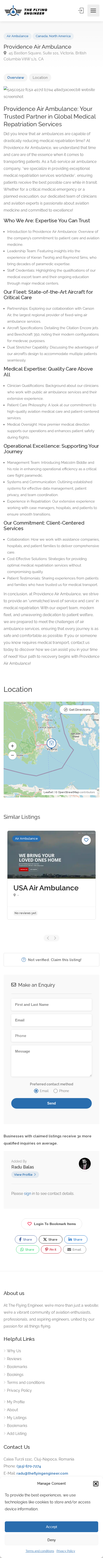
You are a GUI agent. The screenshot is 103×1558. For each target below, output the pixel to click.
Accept (51, 1527)
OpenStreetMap (68, 792)
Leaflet (48, 792)
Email (76, 1249)
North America (60, 36)
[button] (95, 1483)
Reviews (14, 1359)
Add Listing (17, 1433)
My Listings (17, 1417)
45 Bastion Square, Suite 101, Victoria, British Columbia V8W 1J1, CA (45, 56)
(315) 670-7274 (29, 1466)
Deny (51, 1540)
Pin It (52, 1249)
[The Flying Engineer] (26, 10)
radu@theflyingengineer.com (42, 1473)
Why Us (14, 1351)
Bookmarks (17, 1366)
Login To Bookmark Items (55, 1224)
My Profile (16, 1402)
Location (40, 77)
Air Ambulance (18, 36)
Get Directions (79, 709)
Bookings (15, 1374)
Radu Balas (22, 1166)
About (12, 1410)
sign (28, 1193)
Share (27, 1239)
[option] (51, 875)
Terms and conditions (40, 1551)
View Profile (23, 1174)
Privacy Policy (66, 1551)
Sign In (81, 10)
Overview (15, 77)
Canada (42, 36)
